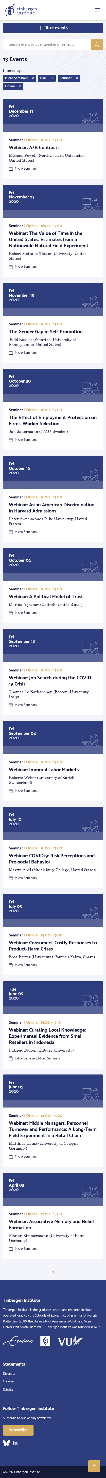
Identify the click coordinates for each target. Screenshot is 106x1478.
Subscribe (18, 1430)
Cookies (9, 1381)
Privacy (8, 1389)
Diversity (9, 1374)
